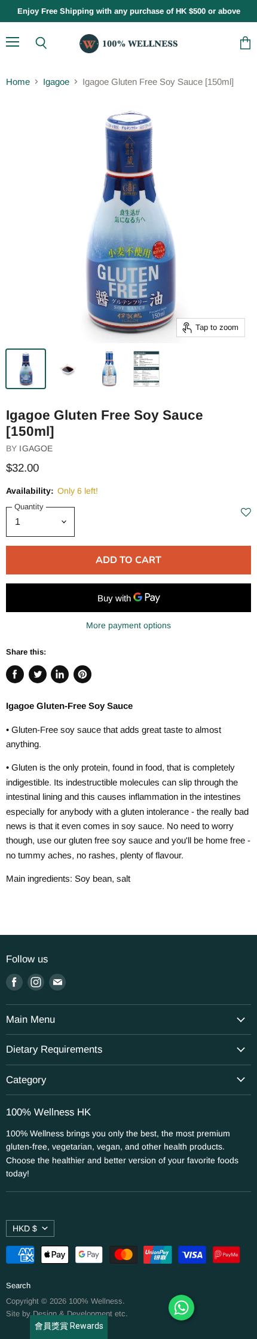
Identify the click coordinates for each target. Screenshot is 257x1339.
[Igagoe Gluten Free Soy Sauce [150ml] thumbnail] (26, 369)
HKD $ (25, 1228)
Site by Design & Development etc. (67, 1313)
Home (18, 82)
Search (18, 1285)
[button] (246, 518)
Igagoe (56, 82)
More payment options (128, 625)
